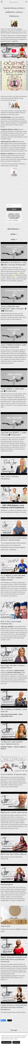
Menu (26, 1)
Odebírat (14, 209)
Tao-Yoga (3, 586)
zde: (16, 165)
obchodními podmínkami (14, 217)
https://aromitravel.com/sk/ (8, 975)
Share (4, 1020)
